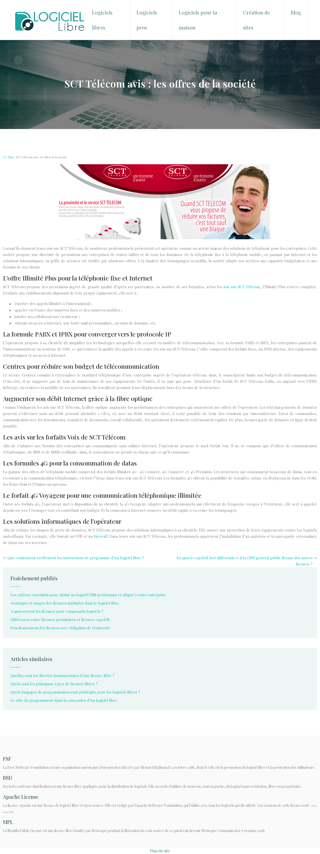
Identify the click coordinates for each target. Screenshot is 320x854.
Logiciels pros (146, 20)
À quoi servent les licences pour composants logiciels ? (57, 611)
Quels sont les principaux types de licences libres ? (54, 683)
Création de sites (256, 20)
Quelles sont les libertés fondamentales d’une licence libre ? (62, 675)
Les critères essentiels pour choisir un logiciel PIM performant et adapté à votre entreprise (88, 594)
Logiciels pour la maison (198, 20)
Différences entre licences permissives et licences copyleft (60, 619)
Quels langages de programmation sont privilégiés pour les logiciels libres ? (75, 692)
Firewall (101, 536)
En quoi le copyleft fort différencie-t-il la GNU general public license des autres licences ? (244, 560)
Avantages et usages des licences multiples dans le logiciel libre (64, 603)
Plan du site (160, 850)
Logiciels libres (102, 20)
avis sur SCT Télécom (241, 286)
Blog (296, 12)
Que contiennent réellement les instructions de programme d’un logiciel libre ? (76, 557)
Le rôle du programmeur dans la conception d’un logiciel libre (63, 700)
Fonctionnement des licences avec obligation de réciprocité (60, 627)
